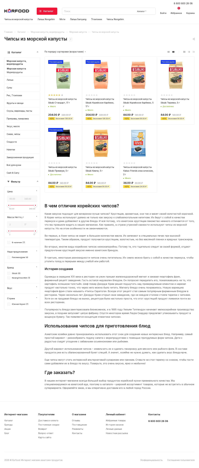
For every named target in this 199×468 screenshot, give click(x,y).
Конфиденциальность (152, 460)
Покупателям (46, 414)
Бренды (8, 424)
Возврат (42, 429)
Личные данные (114, 429)
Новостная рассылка (117, 433)
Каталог (8, 420)
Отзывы (76, 420)
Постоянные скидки (48, 424)
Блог (6, 433)
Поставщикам (79, 424)
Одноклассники (166, 428)
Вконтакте (151, 428)
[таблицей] (194, 51)
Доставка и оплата (48, 420)
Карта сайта (44, 437)
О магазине (79, 414)
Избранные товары (116, 420)
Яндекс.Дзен (173, 428)
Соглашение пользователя (181, 460)
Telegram (159, 428)
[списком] (189, 51)
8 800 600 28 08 (183, 3)
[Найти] (152, 11)
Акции (7, 429)
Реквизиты (77, 429)
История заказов (115, 424)
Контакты (77, 433)
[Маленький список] (169, 51)
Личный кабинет (116, 414)
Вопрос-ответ (45, 433)
